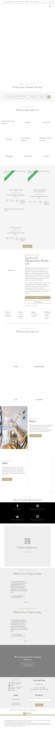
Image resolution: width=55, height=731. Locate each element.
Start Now (7, 479)
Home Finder (36, 436)
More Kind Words (17, 596)
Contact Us (37, 297)
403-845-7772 (39, 684)
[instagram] (31, 306)
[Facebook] (49, 1)
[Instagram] (51, 1)
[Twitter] (53, 1)
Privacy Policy (42, 709)
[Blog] (37, 306)
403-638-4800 (16, 699)
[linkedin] (34, 306)
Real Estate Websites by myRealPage (27, 711)
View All (27, 246)
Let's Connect (27, 665)
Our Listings (37, 302)
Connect (43, 1)
